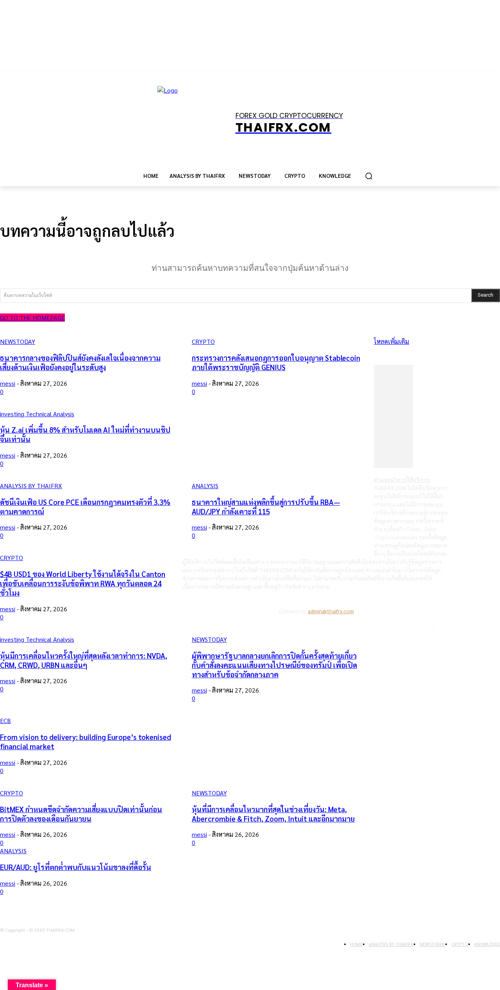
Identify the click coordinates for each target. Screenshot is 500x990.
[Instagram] (404, 631)
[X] (425, 631)
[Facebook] (382, 631)
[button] (368, 175)
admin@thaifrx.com (331, 610)
